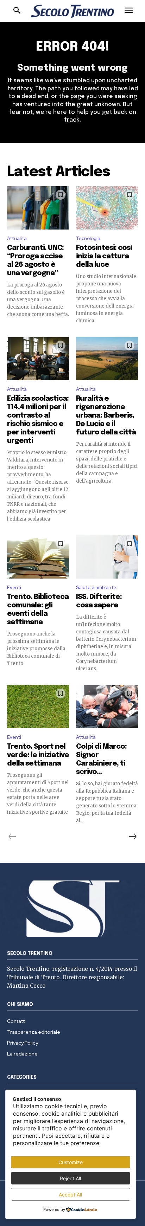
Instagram (99, 125)
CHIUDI (131, 44)
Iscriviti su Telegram (72, 108)
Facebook (78, 125)
